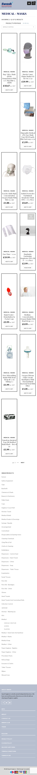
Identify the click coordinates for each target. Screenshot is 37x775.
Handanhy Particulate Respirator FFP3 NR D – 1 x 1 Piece (27, 257)
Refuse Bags (6, 660)
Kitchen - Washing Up (9, 611)
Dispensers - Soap (7, 565)
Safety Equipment (7, 481)
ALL (28, 23)
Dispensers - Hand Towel (10, 558)
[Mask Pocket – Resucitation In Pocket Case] (9, 291)
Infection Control (7, 604)
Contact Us (6, 718)
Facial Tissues (6, 577)
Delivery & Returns (8, 747)
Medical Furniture (10, 623)
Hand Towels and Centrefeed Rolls (13, 600)
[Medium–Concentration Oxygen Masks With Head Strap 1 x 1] (27, 291)
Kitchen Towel (6, 511)
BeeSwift (5, 488)
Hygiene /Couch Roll (8, 508)
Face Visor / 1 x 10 (9, 254)
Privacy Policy (7, 739)
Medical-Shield (6, 515)
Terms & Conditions (9, 751)
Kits (3, 615)
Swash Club (6, 722)
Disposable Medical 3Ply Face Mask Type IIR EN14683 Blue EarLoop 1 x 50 (27, 136)
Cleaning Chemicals (8, 538)
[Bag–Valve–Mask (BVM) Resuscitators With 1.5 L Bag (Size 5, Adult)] (9, 51)
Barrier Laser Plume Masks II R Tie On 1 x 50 (27, 76)
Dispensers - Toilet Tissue (10, 569)
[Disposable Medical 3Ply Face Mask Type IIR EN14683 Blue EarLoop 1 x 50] (27, 110)
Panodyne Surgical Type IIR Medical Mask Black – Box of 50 (9, 443)
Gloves (4, 592)
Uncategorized (6, 527)
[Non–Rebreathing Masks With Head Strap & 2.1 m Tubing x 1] (9, 352)
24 (23, 23)
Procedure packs (7, 656)
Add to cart (9, 90)
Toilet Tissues (6, 667)
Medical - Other (7, 644)
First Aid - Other (7, 588)
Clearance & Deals (7, 492)
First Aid (4, 581)
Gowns (6, 626)
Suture (4, 477)
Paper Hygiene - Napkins (9, 648)
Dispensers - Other (8, 561)
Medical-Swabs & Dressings (10, 519)
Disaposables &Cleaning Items (11, 534)
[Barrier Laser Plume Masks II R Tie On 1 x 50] (27, 51)
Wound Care (6, 675)
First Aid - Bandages (8, 584)
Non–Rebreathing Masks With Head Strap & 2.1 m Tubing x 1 (9, 378)
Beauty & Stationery (8, 496)
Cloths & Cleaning (7, 546)
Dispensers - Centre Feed (10, 554)
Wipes (4, 671)
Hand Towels (6, 596)
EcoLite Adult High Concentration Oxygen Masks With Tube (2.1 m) (9, 196)
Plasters (7, 629)
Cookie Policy (7, 743)
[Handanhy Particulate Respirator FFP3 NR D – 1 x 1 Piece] (27, 231)
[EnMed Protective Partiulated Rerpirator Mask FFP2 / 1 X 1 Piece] (27, 170)
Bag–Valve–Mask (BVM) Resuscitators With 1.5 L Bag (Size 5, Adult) (9, 78)
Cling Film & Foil (6, 542)
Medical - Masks (9, 71)
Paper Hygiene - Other (9, 652)
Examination (5, 573)
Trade (4, 727)
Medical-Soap (6, 640)
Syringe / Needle (7, 523)
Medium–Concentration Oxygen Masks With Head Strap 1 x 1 (27, 318)
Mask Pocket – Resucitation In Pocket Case (9, 317)
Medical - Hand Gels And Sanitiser (12, 633)
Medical (4, 619)
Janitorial (4, 608)
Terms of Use (6, 755)
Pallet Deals (5, 500)
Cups (3, 504)
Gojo (3, 484)
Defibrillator (5, 550)
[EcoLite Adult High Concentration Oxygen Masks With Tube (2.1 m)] (9, 170)
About (4, 714)
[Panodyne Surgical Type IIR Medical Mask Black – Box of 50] (9, 417)
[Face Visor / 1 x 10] (9, 231)
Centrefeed (5, 531)
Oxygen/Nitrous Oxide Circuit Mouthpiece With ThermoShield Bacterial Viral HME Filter (27, 380)
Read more (27, 267)
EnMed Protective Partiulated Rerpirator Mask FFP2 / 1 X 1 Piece (28, 196)
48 (25, 23)
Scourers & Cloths (7, 663)
